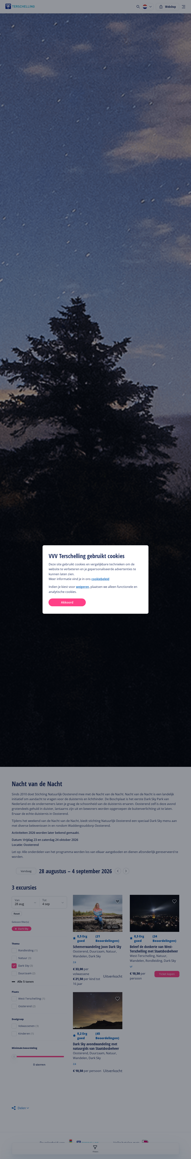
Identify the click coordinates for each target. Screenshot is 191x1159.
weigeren (82, 587)
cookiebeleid (100, 579)
